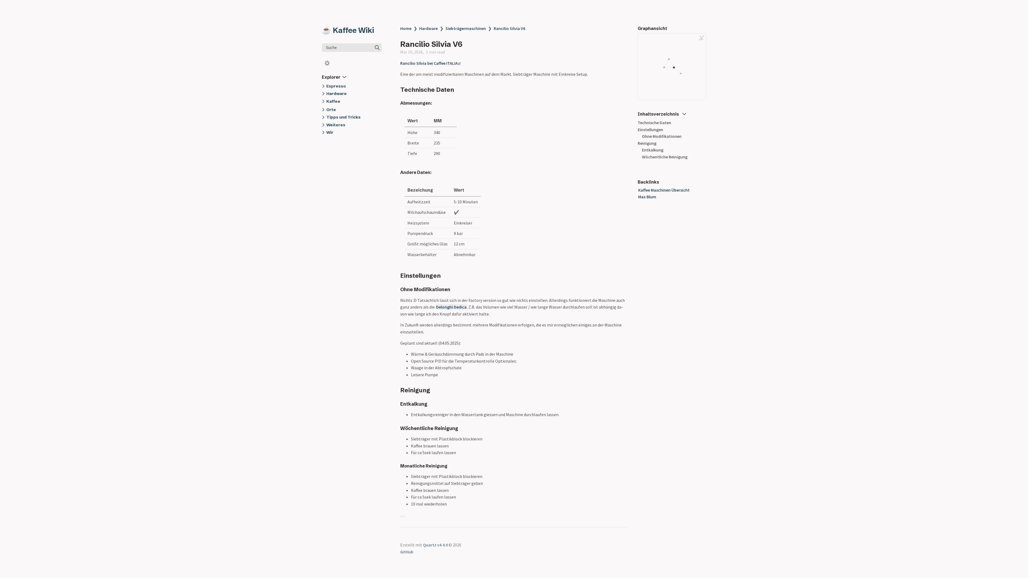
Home (405, 28)
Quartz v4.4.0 (435, 544)
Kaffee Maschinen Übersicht (664, 190)
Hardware (428, 28)
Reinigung (647, 143)
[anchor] (459, 89)
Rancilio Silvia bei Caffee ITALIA (429, 63)
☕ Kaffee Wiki (348, 30)
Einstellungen (650, 129)
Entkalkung (652, 150)
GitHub (406, 551)
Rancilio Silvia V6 (509, 28)
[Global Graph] (701, 38)
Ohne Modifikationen (662, 136)
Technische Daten (654, 122)
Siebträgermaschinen (465, 28)
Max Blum (647, 196)
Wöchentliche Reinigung (664, 156)
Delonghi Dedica (451, 307)
